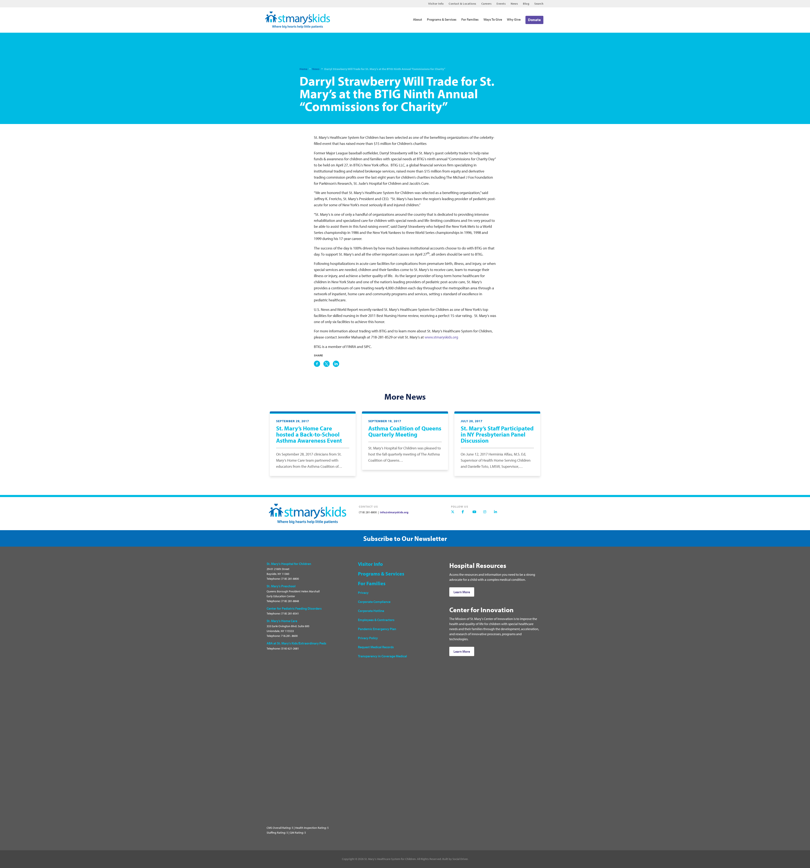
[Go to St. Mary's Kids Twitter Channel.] (455, 514)
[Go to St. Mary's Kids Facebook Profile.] (465, 514)
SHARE (318, 355)
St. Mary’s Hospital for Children (289, 564)
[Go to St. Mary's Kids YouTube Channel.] (476, 514)
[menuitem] (436, 3)
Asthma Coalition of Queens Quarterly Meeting (404, 431)
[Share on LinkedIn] (336, 364)
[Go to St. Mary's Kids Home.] (300, 18)
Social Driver (460, 859)
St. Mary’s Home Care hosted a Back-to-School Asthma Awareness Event (309, 434)
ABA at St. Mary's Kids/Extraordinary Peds (296, 643)
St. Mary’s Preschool (281, 586)
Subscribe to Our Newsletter (405, 538)
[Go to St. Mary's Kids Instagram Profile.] (487, 514)
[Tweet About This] (326, 364)
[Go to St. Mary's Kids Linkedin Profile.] (498, 514)
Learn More (462, 592)
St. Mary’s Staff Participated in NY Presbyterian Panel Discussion (497, 434)
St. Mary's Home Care (282, 621)
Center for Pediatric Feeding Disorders (294, 608)
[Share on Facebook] (317, 364)
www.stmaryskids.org (441, 337)
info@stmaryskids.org (393, 512)
